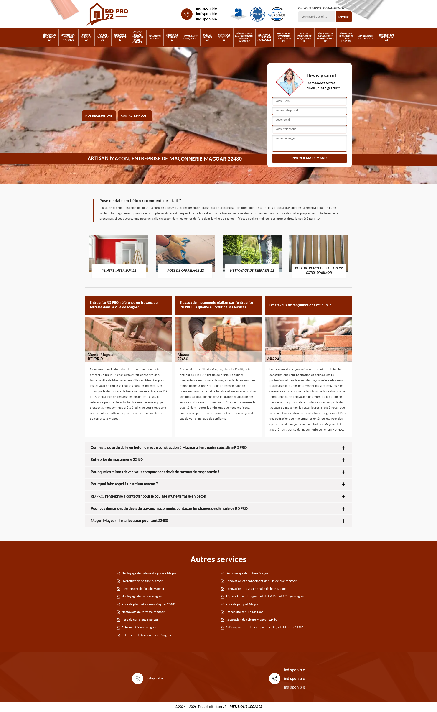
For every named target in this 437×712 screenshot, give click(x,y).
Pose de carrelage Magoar (140, 620)
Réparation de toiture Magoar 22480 (251, 620)
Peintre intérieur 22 (86, 37)
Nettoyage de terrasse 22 (120, 37)
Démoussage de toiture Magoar (248, 573)
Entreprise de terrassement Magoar (147, 635)
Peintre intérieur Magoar (139, 627)
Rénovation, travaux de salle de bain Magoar (257, 589)
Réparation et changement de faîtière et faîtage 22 (244, 38)
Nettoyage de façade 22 (172, 37)
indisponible (206, 8)
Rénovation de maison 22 (49, 37)
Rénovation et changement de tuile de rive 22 (325, 38)
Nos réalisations (98, 115)
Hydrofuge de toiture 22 (224, 37)
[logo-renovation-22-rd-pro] (107, 14)
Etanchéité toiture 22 (155, 37)
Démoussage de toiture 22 (365, 37)
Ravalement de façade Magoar (143, 589)
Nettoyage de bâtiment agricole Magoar (150, 573)
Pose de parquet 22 (207, 37)
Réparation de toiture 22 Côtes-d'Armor (346, 38)
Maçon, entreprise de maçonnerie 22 (304, 38)
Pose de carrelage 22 (103, 37)
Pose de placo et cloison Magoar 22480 (149, 604)
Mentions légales (246, 707)
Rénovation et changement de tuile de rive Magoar (261, 581)
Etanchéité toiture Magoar (244, 612)
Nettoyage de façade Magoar (142, 596)
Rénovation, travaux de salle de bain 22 (283, 38)
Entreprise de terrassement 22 (386, 37)
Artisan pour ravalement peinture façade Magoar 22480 (264, 627)
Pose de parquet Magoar (243, 604)
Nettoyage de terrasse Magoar (143, 612)
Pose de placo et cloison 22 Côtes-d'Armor (137, 37)
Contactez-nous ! (135, 115)
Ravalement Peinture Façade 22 (68, 37)
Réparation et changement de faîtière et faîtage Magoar (265, 596)
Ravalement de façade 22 (190, 37)
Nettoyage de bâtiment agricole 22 (264, 37)
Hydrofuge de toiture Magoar (142, 581)
